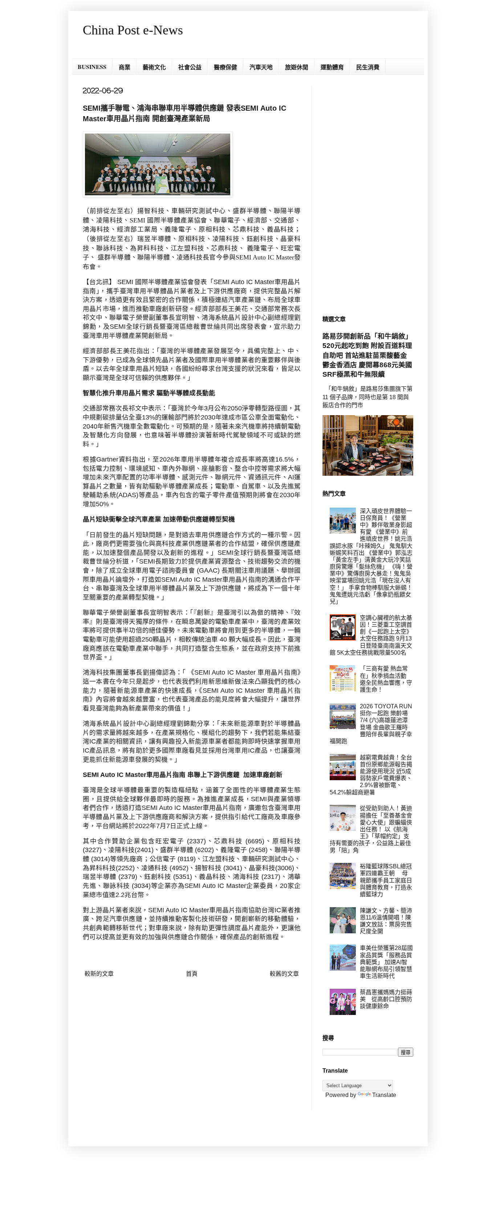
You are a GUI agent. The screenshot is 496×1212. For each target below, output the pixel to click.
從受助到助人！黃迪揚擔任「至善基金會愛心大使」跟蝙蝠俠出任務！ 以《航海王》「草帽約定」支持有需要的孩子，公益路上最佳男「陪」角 (371, 829)
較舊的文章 (284, 974)
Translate (384, 1095)
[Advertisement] (367, 194)
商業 (124, 67)
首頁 (192, 974)
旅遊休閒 (296, 67)
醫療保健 (225, 67)
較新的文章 (99, 974)
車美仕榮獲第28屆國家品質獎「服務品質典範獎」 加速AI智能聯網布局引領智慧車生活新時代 (386, 962)
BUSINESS (92, 66)
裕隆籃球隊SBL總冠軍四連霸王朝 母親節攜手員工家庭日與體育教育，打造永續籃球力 (386, 880)
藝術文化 (154, 67)
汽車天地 (261, 67)
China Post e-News (133, 30)
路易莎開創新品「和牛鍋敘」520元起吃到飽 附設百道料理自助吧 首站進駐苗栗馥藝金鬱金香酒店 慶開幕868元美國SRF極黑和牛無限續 (367, 355)
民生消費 (367, 67)
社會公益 (190, 67)
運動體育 (332, 67)
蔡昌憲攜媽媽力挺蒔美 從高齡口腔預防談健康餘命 (386, 999)
